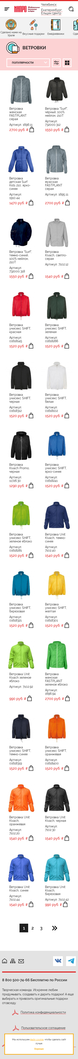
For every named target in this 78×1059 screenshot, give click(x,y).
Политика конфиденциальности (43, 1012)
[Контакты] (21, 961)
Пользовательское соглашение (43, 1028)
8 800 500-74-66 (16, 980)
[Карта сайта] (12, 961)
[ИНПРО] (27, 9)
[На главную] (4, 961)
